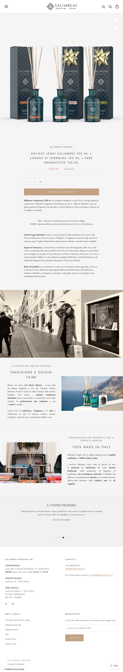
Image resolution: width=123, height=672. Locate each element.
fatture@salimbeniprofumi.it (101, 575)
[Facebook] (6, 603)
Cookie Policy (10, 639)
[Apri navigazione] (6, 6)
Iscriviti (74, 638)
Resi (7, 634)
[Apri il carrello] (117, 6)
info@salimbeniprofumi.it (75, 568)
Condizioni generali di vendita (17, 620)
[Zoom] (116, 20)
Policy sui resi (10, 643)
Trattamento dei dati (13, 624)
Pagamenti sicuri (11, 629)
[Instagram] (13, 603)
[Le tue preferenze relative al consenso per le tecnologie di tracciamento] (14, 669)
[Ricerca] (110, 6)
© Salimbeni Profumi (19, 660)
